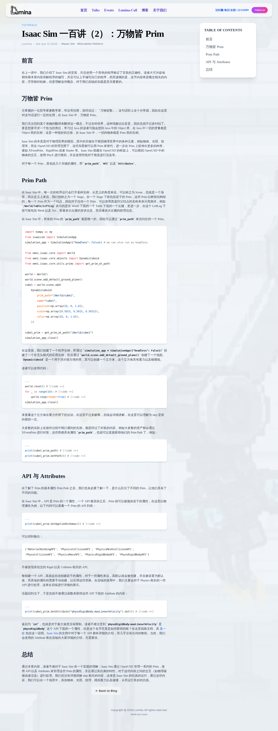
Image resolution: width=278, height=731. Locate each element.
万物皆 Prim (215, 47)
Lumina (144, 714)
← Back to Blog (106, 691)
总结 (209, 69)
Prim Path (212, 54)
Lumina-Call (127, 10)
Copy (161, 230)
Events (109, 10)
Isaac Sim (52, 633)
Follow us (260, 10)
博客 (145, 10)
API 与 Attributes (218, 62)
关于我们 (160, 10)
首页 (83, 10)
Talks (96, 10)
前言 (209, 39)
